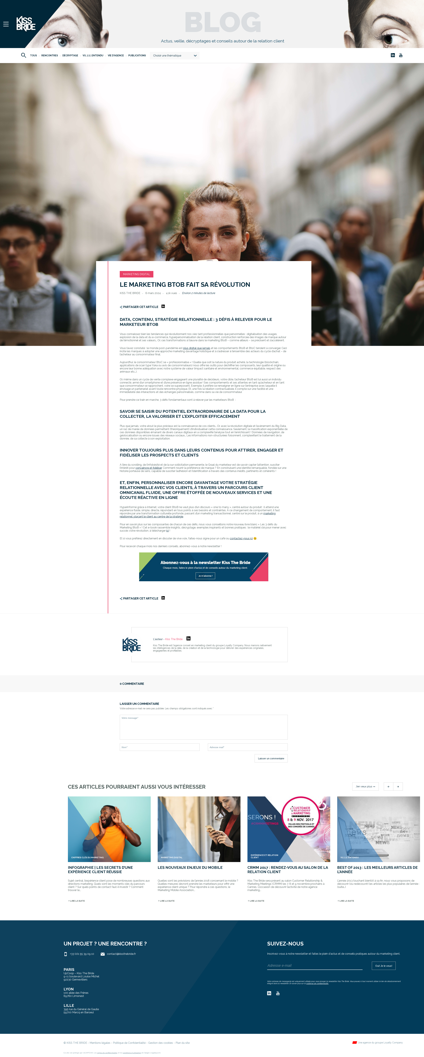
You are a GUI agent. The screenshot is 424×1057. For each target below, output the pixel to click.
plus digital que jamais (196, 348)
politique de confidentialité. (317, 983)
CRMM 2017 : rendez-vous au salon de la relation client (287, 869)
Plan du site (183, 1042)
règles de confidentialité (107, 1053)
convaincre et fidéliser (148, 467)
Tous (33, 55)
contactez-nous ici (241, 538)
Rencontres (49, 55)
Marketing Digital (136, 274)
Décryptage (70, 55)
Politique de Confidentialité (129, 1042)
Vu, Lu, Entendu (93, 55)
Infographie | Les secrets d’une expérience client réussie (100, 869)
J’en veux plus (365, 786)
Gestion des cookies (160, 1042)
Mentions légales (100, 1042)
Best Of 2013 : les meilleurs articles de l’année (377, 869)
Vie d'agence (116, 55)
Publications (137, 55)
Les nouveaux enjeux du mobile (190, 867)
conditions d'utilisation (132, 1053)
